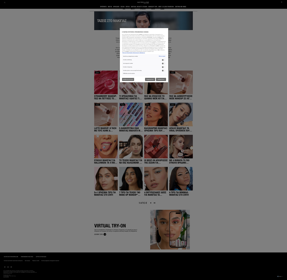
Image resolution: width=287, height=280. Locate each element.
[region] (144, 55)
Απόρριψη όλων (150, 79)
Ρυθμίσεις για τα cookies (129, 73)
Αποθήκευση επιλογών (128, 79)
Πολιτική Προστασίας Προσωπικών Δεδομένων (133, 52)
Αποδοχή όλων (161, 79)
